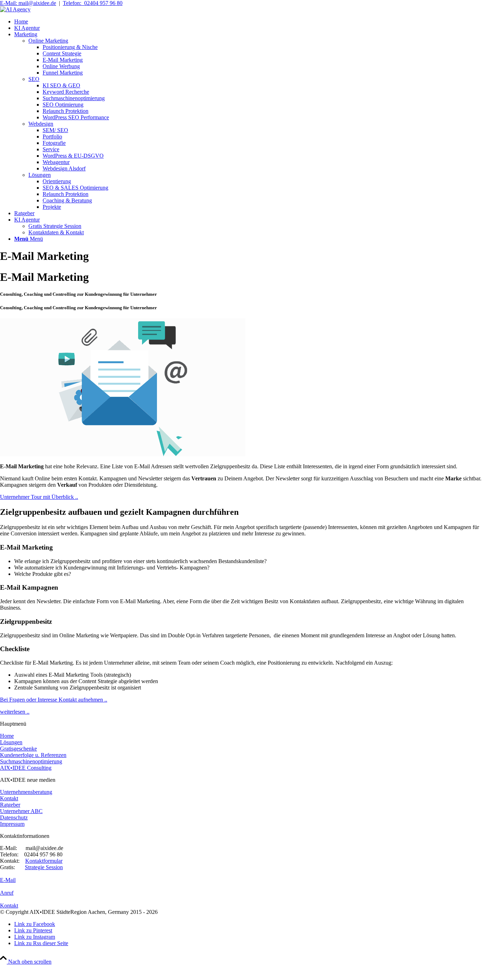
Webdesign (40, 124)
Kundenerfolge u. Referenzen (33, 755)
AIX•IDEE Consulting (25, 768)
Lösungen (39, 175)
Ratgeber (10, 805)
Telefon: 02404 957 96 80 (92, 3)
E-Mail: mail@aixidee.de (28, 3)
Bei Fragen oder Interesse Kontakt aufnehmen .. (53, 700)
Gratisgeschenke (18, 749)
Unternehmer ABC (21, 811)
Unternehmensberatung (26, 792)
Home (7, 736)
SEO (33, 79)
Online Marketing (48, 41)
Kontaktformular (43, 861)
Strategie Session (44, 867)
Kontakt (9, 798)
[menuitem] (249, 21)
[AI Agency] (15, 9)
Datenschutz (14, 817)
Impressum (12, 824)
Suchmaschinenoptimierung (31, 761)
